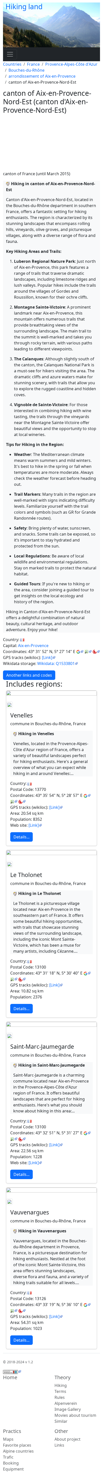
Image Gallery (67, 1409)
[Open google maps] (80, 651)
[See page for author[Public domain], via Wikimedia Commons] (51, 705)
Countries (12, 64)
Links (59, 1445)
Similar (61, 1421)
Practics (12, 1431)
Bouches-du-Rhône (26, 70)
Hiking (60, 1385)
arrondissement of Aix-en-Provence (42, 76)
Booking (11, 1463)
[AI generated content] (8, 183)
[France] (22, 639)
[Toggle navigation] (10, 54)
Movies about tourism (75, 1415)
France (33, 64)
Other (61, 1431)
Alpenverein (65, 1403)
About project (67, 1439)
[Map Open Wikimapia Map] (96, 651)
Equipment (13, 1469)
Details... (22, 837)
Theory (62, 1377)
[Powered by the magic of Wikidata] (12, 1371)
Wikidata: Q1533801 (56, 663)
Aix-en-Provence (33, 645)
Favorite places (17, 1445)
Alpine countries (18, 1451)
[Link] (47, 657)
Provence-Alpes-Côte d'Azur (71, 64)
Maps (8, 1439)
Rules (59, 1397)
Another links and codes (29, 675)
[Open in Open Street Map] (88, 651)
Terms (60, 1391)
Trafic (8, 1457)
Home (10, 1377)
